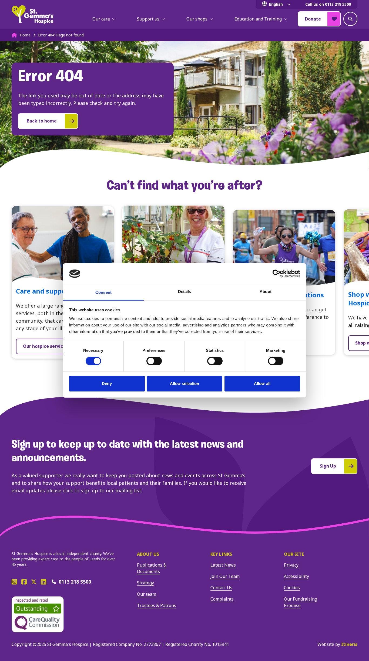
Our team (146, 594)
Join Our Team (225, 576)
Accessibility (296, 576)
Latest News (223, 565)
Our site (294, 554)
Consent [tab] (103, 292)
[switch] (154, 361)
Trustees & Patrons (156, 605)
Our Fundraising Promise (300, 602)
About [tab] (265, 291)
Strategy (145, 583)
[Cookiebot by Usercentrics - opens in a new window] (276, 274)
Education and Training (258, 19)
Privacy (291, 565)
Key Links (221, 554)
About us (148, 554)
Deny (107, 383)
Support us (148, 19)
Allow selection (184, 383)
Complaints (222, 599)
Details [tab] (184, 291)
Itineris (349, 644)
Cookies (292, 588)
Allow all (262, 383)
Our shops (196, 19)
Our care (101, 19)
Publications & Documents (151, 568)
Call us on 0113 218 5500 (328, 4)
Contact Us (221, 588)
